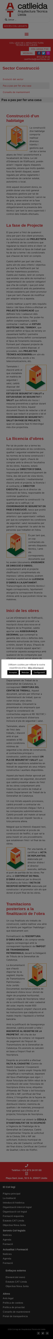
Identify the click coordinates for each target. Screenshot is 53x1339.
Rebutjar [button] (25, 672)
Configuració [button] (39, 672)
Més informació (36, 667)
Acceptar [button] (13, 672)
